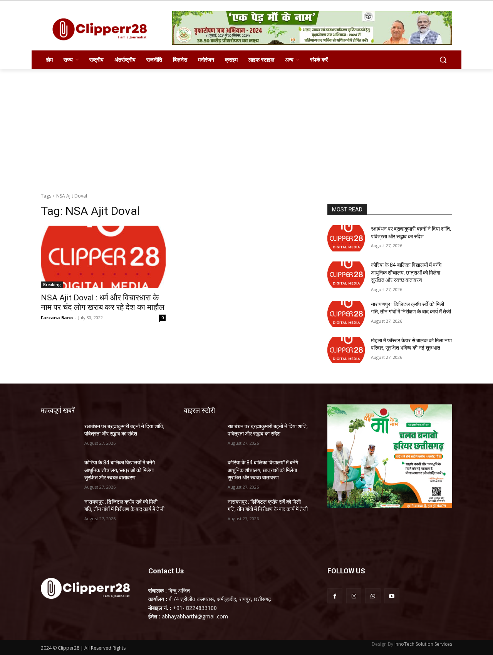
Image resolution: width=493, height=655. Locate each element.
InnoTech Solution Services (423, 644)
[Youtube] (391, 595)
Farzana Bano (57, 317)
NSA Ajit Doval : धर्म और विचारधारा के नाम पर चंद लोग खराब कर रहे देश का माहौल (102, 302)
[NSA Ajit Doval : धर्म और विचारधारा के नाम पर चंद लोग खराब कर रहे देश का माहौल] (103, 257)
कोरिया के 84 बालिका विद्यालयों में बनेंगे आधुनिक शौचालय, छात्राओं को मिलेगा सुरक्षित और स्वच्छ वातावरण (406, 272)
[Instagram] (353, 595)
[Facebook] (334, 595)
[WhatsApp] (372, 595)
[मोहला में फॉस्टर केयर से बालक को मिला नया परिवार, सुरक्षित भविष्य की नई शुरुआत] (346, 350)
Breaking (52, 284)
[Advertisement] (246, 127)
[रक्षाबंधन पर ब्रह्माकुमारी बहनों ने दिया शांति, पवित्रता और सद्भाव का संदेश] (346, 238)
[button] (443, 59)
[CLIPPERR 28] (102, 29)
